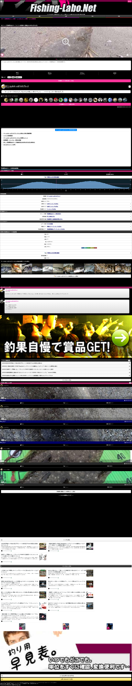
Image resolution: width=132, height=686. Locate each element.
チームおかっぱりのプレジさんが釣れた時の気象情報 (18, 133)
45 (79, 270)
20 (16, 270)
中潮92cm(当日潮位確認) (53, 177)
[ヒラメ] (66, 42)
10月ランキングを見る (52, 203)
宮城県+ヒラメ (19, 77)
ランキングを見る (51, 209)
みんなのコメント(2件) (9, 144)
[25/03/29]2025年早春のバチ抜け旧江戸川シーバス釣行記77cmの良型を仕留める (22, 363)
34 (110, 270)
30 (6, 270)
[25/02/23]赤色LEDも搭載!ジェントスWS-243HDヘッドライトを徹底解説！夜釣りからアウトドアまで (27, 375)
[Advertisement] (66, 21)
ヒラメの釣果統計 (8, 135)
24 (68, 270)
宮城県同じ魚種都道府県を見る (54, 219)
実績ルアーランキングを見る (54, 226)
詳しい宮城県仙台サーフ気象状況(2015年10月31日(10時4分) (19, 142)
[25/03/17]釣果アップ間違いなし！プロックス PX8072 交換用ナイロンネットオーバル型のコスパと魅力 (27, 369)
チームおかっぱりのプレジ (17, 86)
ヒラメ (9, 77)
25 (27, 270)
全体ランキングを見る (52, 206)
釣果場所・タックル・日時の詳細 (12, 140)
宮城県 (13, 77)
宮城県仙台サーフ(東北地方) (54, 213)
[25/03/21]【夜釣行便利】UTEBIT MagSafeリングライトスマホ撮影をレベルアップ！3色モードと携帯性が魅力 (29, 366)
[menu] (1, 1)
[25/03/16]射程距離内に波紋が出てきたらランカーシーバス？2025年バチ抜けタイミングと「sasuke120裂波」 (29, 372)
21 (58, 270)
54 (37, 270)
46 (48, 270)
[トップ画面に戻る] (66, 13)
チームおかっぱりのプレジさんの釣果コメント (16, 138)
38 (120, 270)
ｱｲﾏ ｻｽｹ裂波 (50, 223)
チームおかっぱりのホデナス (12, 301)
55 (89, 270)
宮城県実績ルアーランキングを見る (56, 229)
